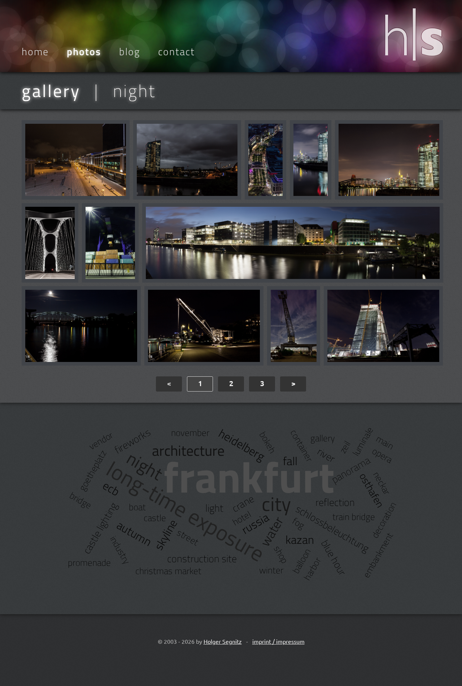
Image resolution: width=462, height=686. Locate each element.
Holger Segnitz (223, 641)
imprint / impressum (278, 641)
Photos (84, 51)
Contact (176, 51)
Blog (129, 51)
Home (35, 51)
